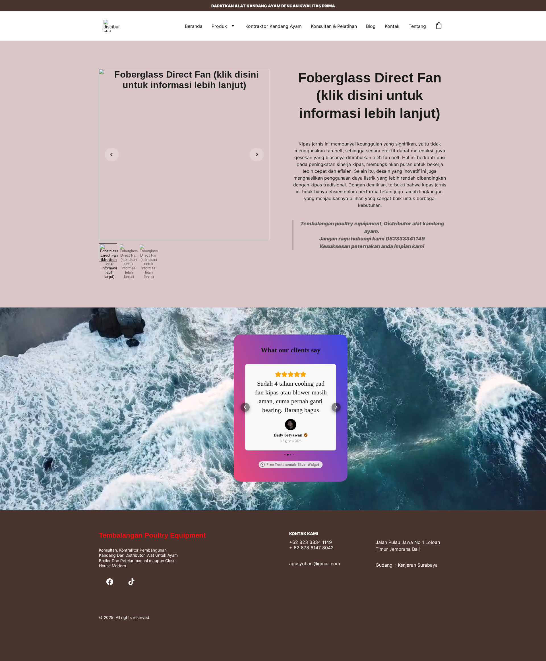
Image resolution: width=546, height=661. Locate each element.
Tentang (417, 26)
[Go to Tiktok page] (131, 581)
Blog (371, 26)
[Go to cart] (438, 26)
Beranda (193, 26)
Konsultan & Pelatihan (334, 26)
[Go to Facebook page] (109, 581)
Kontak (392, 26)
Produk (219, 26)
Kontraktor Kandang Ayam (273, 26)
